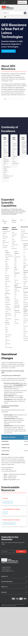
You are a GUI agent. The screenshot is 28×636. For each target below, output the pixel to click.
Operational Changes (8, 51)
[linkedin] (5, 564)
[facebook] (1, 564)
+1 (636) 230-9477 (6, 567)
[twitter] (3, 564)
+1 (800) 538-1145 (5, 569)
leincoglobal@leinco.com (7, 571)
